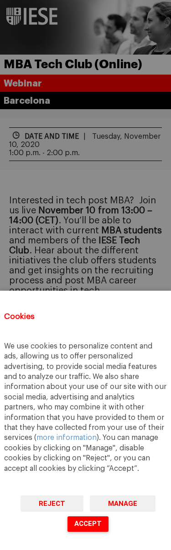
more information (66, 437)
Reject (52, 504)
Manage (122, 504)
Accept (88, 524)
